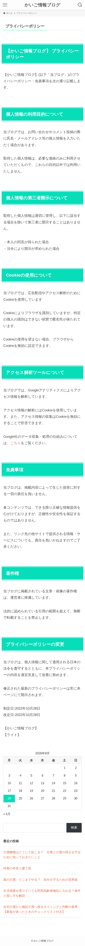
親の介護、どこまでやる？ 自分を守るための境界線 (40, 879)
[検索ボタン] (80, 5)
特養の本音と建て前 (17, 868)
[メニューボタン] (5, 5)
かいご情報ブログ (42, 5)
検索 (74, 827)
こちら (15, 443)
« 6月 (7, 814)
